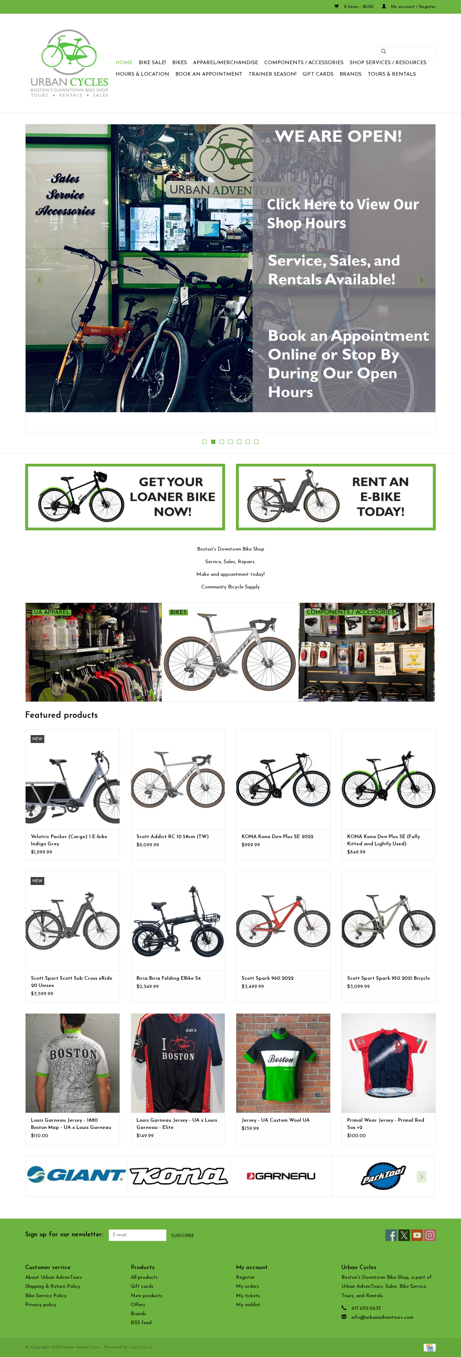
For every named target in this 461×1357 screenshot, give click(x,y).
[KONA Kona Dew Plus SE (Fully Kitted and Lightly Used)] (388, 779)
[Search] (383, 52)
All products (144, 1277)
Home (124, 63)
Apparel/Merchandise (225, 63)
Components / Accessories (304, 63)
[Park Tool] (281, 1176)
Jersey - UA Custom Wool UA (276, 1120)
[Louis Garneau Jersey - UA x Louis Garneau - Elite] (178, 1062)
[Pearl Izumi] (383, 1176)
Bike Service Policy (46, 1296)
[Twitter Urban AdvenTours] (404, 1235)
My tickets (248, 1296)
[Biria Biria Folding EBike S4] (178, 921)
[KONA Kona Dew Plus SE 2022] (283, 779)
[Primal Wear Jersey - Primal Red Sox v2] (388, 1062)
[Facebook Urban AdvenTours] (391, 1235)
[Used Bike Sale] (230, 275)
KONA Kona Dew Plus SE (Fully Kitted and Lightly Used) (383, 840)
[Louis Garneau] (179, 1176)
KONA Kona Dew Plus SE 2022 (277, 837)
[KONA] (76, 1176)
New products (146, 1296)
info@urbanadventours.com (382, 1317)
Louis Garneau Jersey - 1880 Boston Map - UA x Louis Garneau (71, 1124)
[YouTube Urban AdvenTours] (417, 1235)
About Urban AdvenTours (53, 1277)
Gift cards (318, 74)
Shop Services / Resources (388, 63)
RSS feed (141, 1323)
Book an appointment (208, 74)
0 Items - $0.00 (359, 7)
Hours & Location (142, 74)
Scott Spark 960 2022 (268, 978)
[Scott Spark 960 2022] (283, 921)
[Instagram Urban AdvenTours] (430, 1235)
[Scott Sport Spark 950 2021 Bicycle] (388, 921)
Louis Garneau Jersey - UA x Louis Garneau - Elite (176, 1124)
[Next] (421, 280)
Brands (351, 74)
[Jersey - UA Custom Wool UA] (283, 1062)
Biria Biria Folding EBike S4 (168, 978)
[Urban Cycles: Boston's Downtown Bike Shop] (69, 63)
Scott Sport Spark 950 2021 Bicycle (388, 978)
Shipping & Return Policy (52, 1286)
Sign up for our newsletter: (64, 1235)
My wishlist (248, 1305)
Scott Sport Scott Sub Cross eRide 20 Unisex (71, 982)
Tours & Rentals (392, 74)
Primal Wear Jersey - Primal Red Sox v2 (385, 1124)
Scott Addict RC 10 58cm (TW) (172, 837)
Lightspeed (140, 1347)
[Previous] (39, 280)
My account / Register (413, 7)
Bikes (179, 63)
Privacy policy (40, 1305)
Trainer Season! (272, 74)
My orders (247, 1286)
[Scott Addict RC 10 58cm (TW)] (178, 779)
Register (245, 1277)
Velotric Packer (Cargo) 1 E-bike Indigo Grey (69, 840)
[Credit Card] (428, 1347)
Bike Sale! (152, 63)
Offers (138, 1305)
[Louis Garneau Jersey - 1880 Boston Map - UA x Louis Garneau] (72, 1062)
